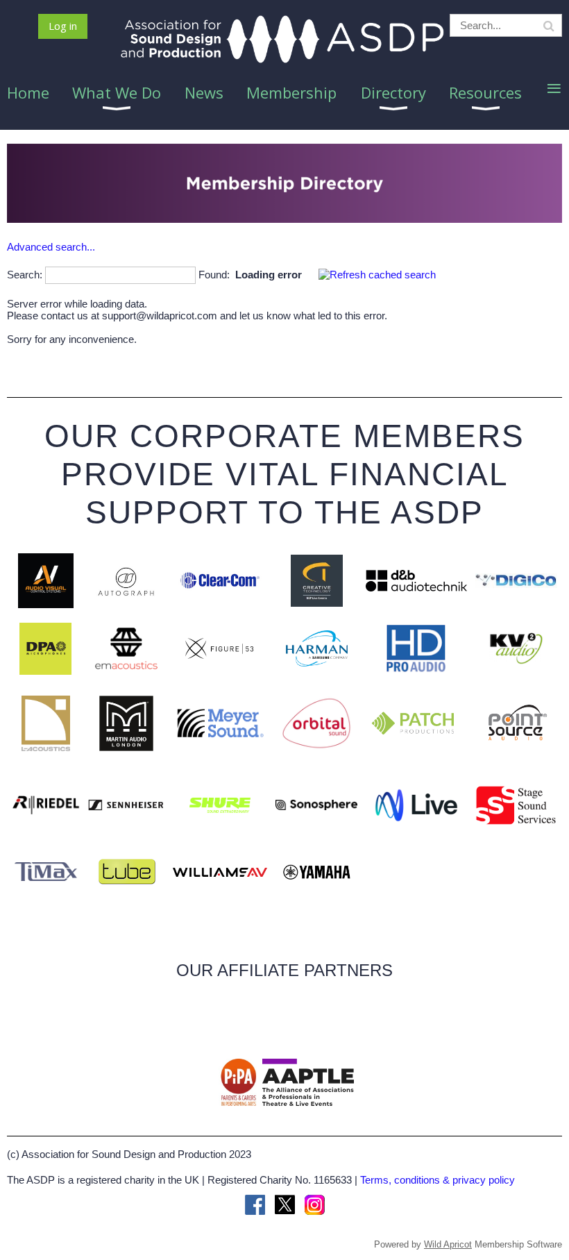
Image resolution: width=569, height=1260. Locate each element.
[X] (285, 1205)
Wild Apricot (448, 1244)
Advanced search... (51, 247)
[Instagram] (315, 1205)
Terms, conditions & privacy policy (437, 1180)
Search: (24, 274)
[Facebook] (255, 1205)
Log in (63, 26)
